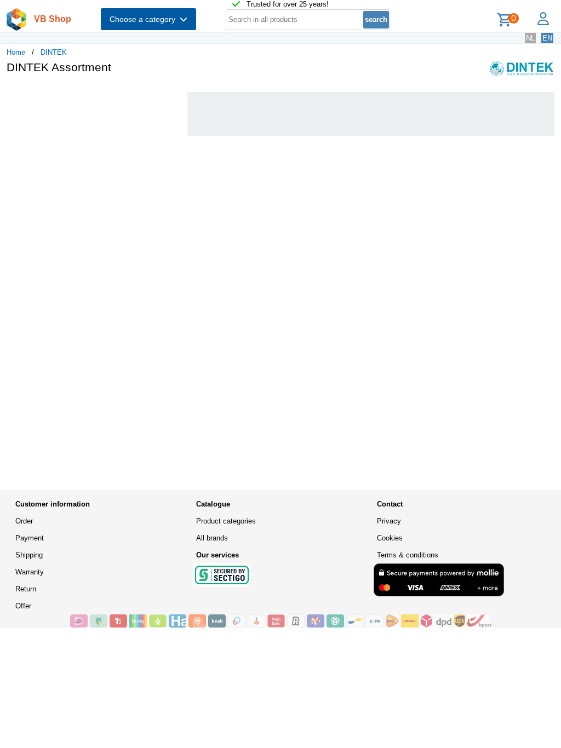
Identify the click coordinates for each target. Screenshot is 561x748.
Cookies (390, 538)
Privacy (389, 521)
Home (16, 52)
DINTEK (54, 52)
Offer (23, 606)
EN (547, 38)
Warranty (29, 572)
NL (530, 38)
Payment (29, 538)
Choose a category (145, 19)
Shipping (29, 555)
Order (24, 521)
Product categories (226, 521)
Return (25, 589)
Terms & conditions (407, 555)
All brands (212, 538)
